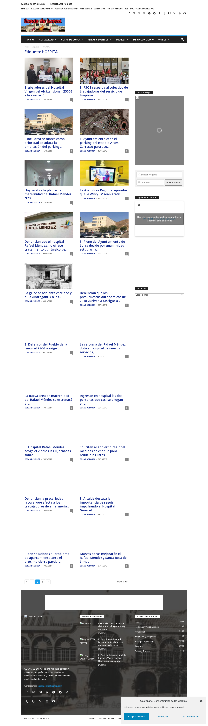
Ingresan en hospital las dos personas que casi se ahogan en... (101, 400)
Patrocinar (85, 8)
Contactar (99, 8)
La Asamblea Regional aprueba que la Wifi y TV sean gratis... (103, 192)
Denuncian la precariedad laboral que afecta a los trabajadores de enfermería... (47, 502)
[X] (174, 13)
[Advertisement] (128, 25)
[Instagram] (134, 13)
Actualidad (46, 39)
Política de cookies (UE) (142, 8)
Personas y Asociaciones (147, 627)
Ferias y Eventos (98, 39)
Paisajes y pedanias (144, 641)
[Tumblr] (164, 13)
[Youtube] (185, 13)
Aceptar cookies (136, 716)
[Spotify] (149, 13)
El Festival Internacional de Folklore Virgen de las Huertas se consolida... (112, 658)
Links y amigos (115, 8)
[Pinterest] (144, 13)
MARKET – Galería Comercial (35, 8)
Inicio (30, 39)
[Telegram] (154, 13)
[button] (201, 701)
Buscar (173, 182)
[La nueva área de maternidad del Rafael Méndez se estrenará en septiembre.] (49, 379)
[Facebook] (129, 13)
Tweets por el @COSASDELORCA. (159, 219)
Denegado (163, 716)
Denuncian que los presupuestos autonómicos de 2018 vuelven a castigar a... (103, 297)
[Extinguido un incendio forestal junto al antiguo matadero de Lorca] (88, 644)
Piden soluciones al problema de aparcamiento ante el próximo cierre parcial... (47, 558)
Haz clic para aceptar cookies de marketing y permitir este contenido (159, 219)
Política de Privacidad (66, 8)
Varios (162, 39)
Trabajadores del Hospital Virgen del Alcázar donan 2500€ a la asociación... (48, 91)
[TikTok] (159, 13)
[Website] (180, 13)
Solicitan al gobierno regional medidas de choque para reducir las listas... (102, 451)
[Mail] (139, 13)
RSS (126, 8)
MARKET (121, 39)
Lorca (137, 622)
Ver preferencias (190, 716)
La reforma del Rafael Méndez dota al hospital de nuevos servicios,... (103, 348)
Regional (139, 646)
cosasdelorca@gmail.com (50, 686)
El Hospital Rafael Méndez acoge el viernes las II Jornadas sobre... (48, 451)
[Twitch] (169, 13)
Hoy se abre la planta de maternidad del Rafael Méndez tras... (48, 194)
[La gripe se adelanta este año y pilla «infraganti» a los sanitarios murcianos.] (49, 276)
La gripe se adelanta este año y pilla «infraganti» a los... (48, 295)
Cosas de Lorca (70, 39)
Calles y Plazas (142, 651)
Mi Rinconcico (142, 39)
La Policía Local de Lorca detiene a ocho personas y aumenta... (111, 626)
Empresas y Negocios (145, 636)
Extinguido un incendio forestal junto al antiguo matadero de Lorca (110, 642)
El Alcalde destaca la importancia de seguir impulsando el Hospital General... (97, 504)
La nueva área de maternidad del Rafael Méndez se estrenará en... (48, 400)
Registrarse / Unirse (61, 4)
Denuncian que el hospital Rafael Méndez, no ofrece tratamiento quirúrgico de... (46, 246)
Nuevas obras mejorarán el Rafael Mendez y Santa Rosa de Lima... (103, 558)
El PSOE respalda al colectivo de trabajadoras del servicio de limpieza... (104, 91)
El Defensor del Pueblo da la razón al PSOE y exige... (46, 346)
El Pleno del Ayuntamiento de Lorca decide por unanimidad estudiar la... (102, 246)
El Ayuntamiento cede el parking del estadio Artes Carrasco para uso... (99, 143)
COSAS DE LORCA (32, 99)
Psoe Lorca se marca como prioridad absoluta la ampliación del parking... (45, 143)
